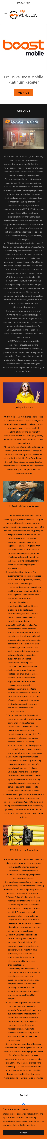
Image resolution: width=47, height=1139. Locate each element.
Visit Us (23, 92)
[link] (23, 14)
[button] (6, 14)
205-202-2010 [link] (23, 3)
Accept (23, 1133)
